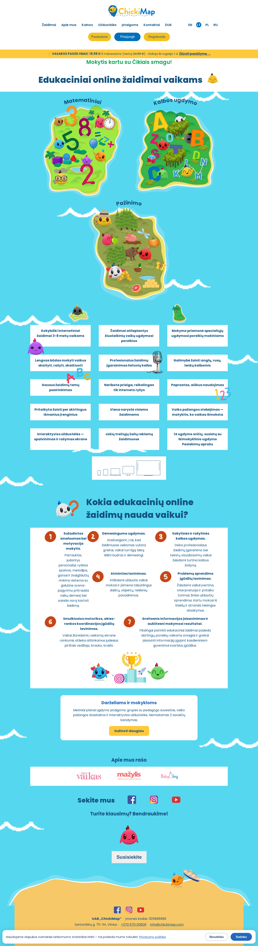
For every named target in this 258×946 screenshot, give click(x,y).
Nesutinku (216, 937)
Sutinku (241, 937)
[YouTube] (140, 910)
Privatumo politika (152, 937)
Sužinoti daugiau (129, 731)
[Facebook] (117, 910)
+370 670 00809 (133, 924)
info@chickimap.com (167, 924)
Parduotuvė (99, 36)
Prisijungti (127, 36)
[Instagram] (129, 910)
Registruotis (156, 36)
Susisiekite (129, 857)
